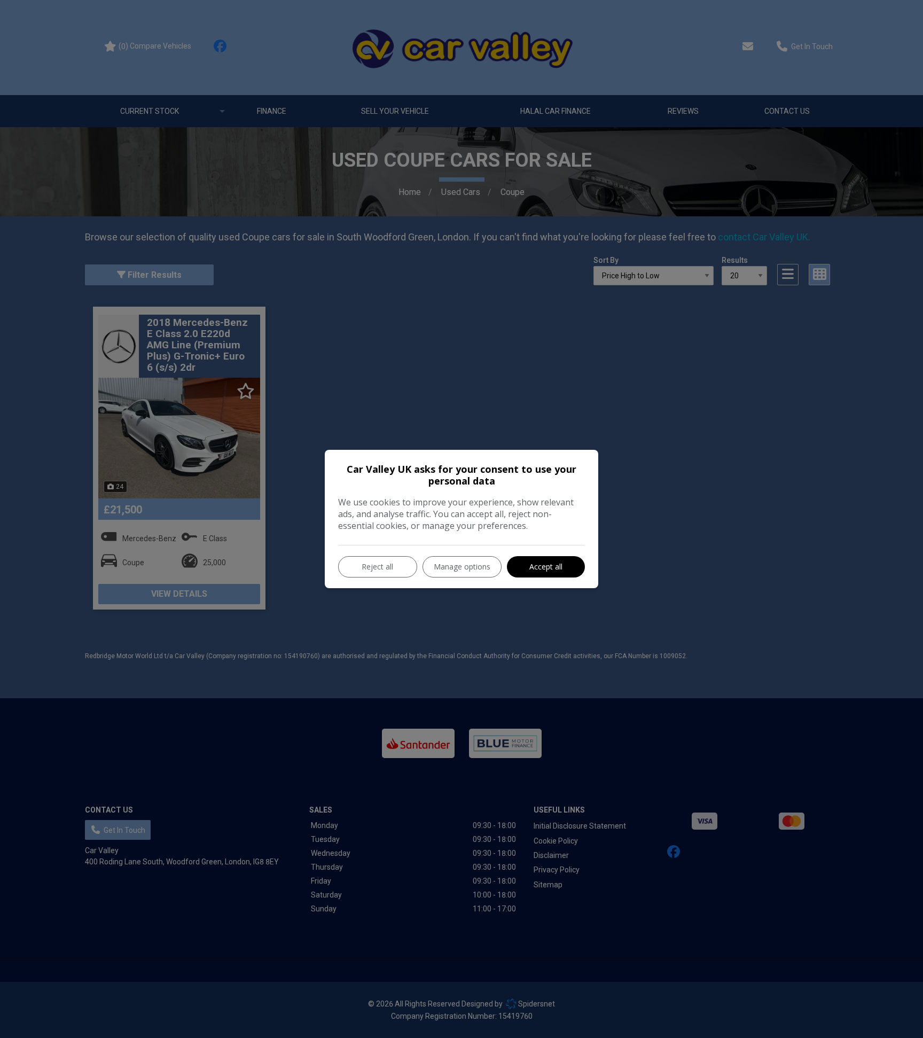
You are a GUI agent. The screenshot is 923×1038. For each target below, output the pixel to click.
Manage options (462, 566)
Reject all (377, 566)
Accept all (545, 566)
